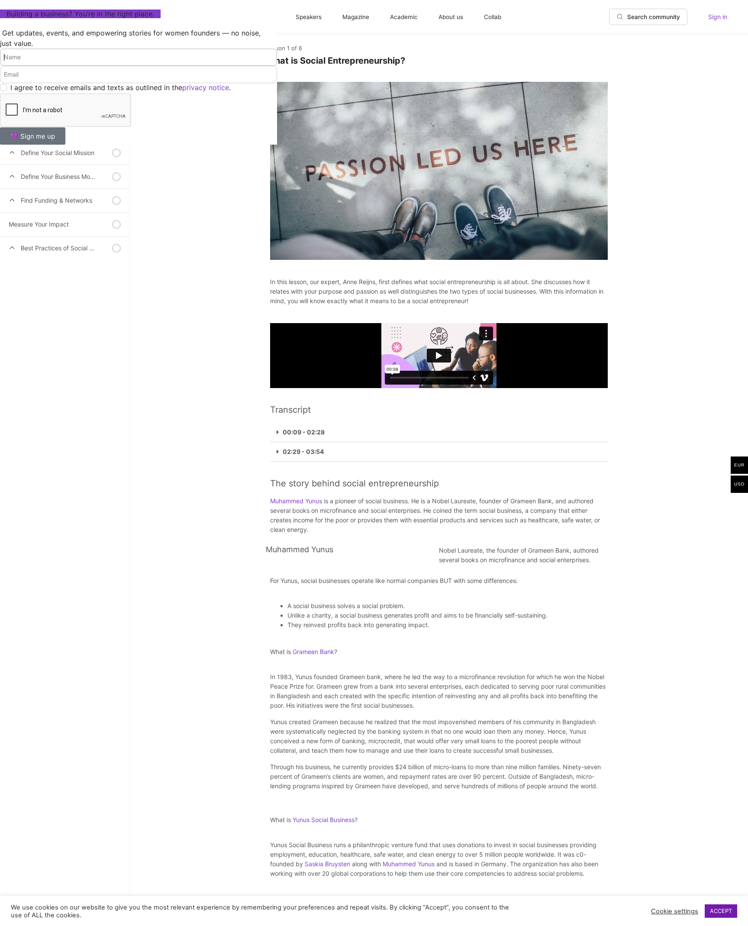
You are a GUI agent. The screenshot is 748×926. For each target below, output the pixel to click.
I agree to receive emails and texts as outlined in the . (120, 87)
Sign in (717, 16)
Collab (492, 16)
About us (450, 16)
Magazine (355, 16)
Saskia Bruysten (327, 864)
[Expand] (12, 152)
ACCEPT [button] (721, 910)
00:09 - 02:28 (304, 432)
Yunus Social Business (324, 819)
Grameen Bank (313, 651)
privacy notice (205, 87)
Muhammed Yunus (296, 501)
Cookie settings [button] (674, 911)
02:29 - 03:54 (303, 451)
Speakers (309, 16)
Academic (404, 16)
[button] (439, 432)
